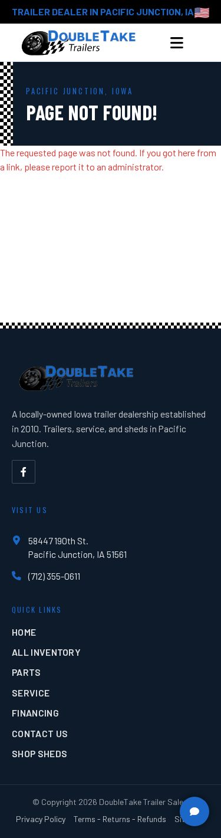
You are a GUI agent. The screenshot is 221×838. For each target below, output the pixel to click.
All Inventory (46, 652)
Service (31, 692)
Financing (35, 712)
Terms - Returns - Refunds (120, 819)
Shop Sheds (39, 753)
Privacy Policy (40, 819)
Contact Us (40, 733)
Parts (26, 672)
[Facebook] (23, 472)
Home (24, 631)
